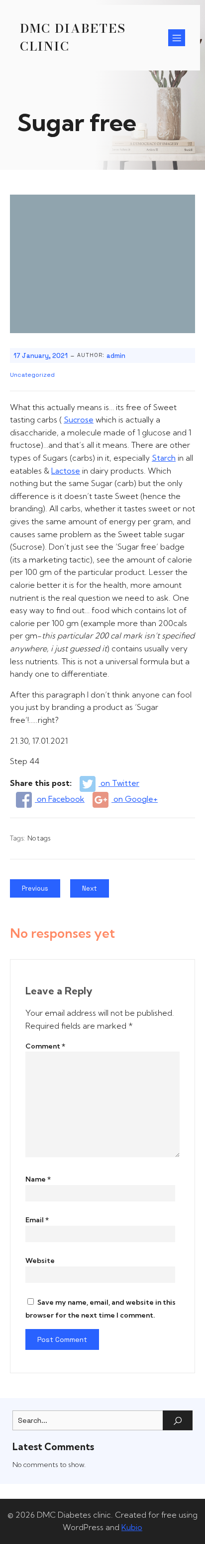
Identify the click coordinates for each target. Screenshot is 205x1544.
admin (115, 355)
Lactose (65, 471)
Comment (45, 1046)
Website (40, 1260)
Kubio (131, 1527)
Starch (164, 458)
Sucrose (79, 419)
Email (37, 1219)
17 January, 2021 (40, 355)
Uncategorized (32, 375)
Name (38, 1179)
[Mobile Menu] (176, 37)
